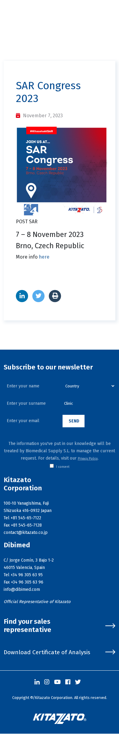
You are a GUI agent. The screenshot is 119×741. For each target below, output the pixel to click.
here (44, 257)
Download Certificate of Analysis (47, 652)
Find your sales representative (27, 626)
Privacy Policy (88, 458)
